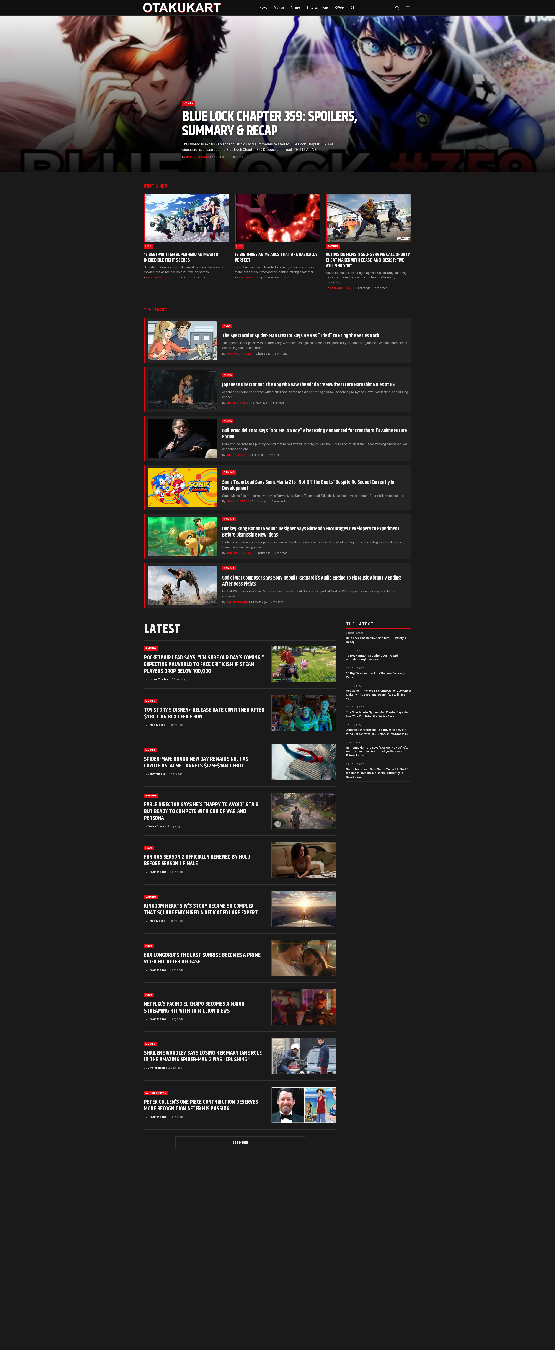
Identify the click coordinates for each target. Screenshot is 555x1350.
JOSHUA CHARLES (239, 353)
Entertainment (317, 8)
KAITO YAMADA (237, 602)
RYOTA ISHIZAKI (197, 156)
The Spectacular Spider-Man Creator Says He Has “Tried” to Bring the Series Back (300, 336)
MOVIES (150, 701)
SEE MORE (240, 1143)
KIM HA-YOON (236, 454)
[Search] (397, 7)
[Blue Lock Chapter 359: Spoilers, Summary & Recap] (277, 94)
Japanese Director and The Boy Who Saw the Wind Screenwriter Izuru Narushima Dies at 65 (308, 385)
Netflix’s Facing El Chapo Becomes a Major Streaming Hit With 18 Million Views (194, 1007)
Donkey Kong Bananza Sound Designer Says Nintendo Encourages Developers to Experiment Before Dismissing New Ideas (310, 532)
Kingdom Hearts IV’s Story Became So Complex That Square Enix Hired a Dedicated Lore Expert (201, 909)
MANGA (188, 103)
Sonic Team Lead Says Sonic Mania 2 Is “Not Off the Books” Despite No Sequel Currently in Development (308, 485)
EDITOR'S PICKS (155, 1093)
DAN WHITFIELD (341, 288)
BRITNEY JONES (237, 402)
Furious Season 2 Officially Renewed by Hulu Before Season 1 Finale (197, 860)
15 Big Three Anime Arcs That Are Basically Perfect (276, 257)
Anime (295, 8)
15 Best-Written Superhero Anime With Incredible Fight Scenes (181, 257)
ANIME (228, 375)
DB (352, 8)
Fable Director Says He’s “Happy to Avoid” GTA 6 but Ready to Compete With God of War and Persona (201, 811)
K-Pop (339, 8)
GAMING (332, 246)
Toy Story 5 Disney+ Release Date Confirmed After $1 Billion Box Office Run (204, 713)
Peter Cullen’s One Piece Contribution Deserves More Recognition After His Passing (201, 1105)
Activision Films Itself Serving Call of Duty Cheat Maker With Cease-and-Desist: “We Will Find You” (368, 260)
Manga (279, 8)
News (263, 8)
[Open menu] (407, 7)
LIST (148, 246)
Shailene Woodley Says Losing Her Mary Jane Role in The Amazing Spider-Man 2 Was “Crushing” (203, 1056)
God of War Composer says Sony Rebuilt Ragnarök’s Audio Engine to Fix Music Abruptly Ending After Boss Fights (311, 581)
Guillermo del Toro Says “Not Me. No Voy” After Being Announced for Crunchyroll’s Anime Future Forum (314, 434)
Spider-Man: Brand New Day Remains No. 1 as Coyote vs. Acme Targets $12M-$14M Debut (196, 762)
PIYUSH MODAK (158, 277)
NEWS (227, 325)
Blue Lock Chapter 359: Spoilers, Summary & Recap (269, 123)
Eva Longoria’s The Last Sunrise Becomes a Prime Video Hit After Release (202, 958)
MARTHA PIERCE (237, 501)
